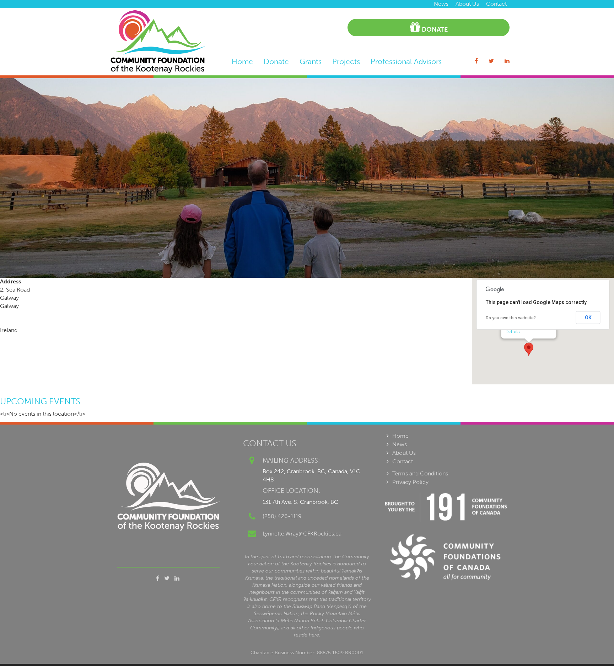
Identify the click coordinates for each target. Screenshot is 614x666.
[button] (528, 349)
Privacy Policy (410, 482)
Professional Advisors (406, 61)
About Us (467, 3)
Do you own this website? (511, 317)
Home (242, 61)
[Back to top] (594, 646)
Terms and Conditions (420, 473)
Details (513, 331)
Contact (496, 3)
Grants (311, 61)
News (441, 3)
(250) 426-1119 (282, 516)
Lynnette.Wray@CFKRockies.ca (302, 533)
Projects (346, 61)
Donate (434, 29)
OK (588, 317)
